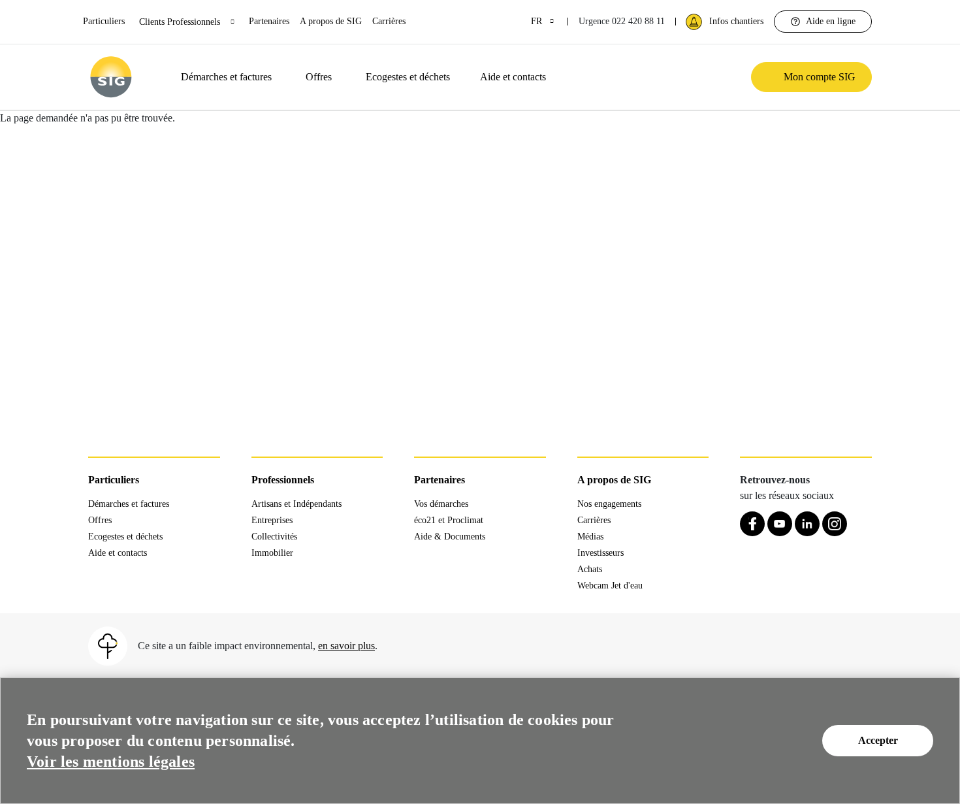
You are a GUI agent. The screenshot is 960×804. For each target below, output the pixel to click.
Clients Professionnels (181, 22)
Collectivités (274, 536)
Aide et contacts (513, 76)
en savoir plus (346, 645)
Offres (319, 76)
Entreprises (272, 520)
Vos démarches (441, 504)
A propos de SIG (331, 21)
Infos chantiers (736, 21)
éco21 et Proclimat (448, 520)
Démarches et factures (226, 76)
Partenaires (269, 21)
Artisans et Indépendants (296, 504)
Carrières (389, 21)
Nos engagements (609, 504)
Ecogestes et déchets (408, 76)
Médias (590, 536)
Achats (589, 569)
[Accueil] (111, 77)
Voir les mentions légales (111, 761)
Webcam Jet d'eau (610, 585)
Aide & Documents (449, 536)
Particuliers (104, 21)
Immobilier (272, 553)
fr (538, 21)
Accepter (878, 740)
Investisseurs (600, 553)
